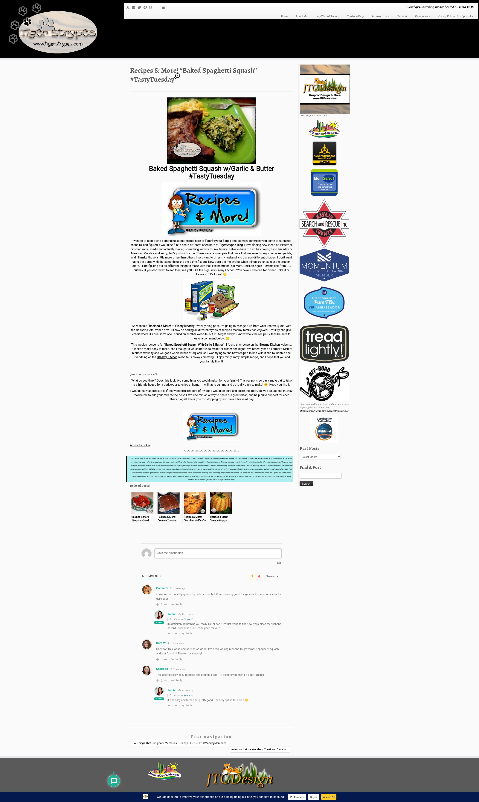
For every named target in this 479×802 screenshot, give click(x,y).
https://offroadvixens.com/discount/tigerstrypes (324, 411)
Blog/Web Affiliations (327, 16)
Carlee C (162, 588)
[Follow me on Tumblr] (156, 7)
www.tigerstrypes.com (160, 458)
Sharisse (162, 669)
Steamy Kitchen (269, 344)
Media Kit (402, 16)
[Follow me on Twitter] (141, 7)
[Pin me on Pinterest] (161, 7)
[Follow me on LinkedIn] (164, 7)
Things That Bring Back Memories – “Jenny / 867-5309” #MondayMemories (180, 743)
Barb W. (161, 643)
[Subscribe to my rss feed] (129, 7)
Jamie (171, 614)
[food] (211, 300)
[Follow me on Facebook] (146, 7)
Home (284, 16)
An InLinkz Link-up (140, 445)
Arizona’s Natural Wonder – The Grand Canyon (260, 749)
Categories (422, 16)
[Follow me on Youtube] (158, 7)
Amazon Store (380, 16)
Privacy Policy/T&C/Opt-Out (455, 16)
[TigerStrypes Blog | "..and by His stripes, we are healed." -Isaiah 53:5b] (55, 29)
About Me (301, 16)
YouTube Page (355, 16)
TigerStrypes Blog (217, 241)
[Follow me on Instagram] (152, 7)
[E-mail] (135, 7)
